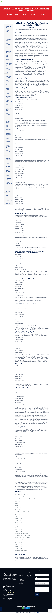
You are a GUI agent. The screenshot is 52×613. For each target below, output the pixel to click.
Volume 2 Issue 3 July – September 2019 (9, 184)
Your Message (38, 586)
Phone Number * (38, 581)
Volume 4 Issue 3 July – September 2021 (9, 133)
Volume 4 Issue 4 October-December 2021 (9, 127)
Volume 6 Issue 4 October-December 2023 (9, 89)
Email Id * (37, 577)
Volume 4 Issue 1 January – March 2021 (8, 145)
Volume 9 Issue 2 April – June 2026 (9, 26)
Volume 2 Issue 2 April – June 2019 (9, 190)
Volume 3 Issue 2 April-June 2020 (9, 165)
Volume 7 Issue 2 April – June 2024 (9, 76)
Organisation (22, 576)
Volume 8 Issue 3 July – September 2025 (9, 45)
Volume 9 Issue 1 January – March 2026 (8, 32)
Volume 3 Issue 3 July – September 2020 (9, 159)
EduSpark (29, 574)
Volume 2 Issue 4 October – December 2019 (9, 177)
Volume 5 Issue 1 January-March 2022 (8, 120)
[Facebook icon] (25, 608)
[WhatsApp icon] (23, 608)
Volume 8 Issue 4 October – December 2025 (9, 38)
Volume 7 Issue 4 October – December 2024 (9, 63)
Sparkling (29, 572)
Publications (21, 580)
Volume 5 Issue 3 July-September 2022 (9, 108)
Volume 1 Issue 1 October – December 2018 (9, 202)
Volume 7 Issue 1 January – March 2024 (8, 82)
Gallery (20, 582)
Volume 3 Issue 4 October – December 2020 (9, 152)
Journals (21, 579)
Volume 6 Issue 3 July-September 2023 (9, 95)
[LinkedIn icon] (29, 608)
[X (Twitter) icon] (27, 608)
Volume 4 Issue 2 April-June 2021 (9, 140)
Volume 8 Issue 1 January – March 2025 (8, 57)
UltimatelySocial (35, 612)
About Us (21, 574)
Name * (36, 573)
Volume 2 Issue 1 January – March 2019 (8, 196)
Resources (21, 578)
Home (20, 572)
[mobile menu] (50, 2)
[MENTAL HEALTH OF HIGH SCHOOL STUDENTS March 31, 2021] (1, 609)
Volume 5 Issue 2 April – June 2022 (9, 115)
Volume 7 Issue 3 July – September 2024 (9, 70)
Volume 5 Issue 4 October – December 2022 (9, 102)
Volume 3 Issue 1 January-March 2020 (8, 170)
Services (21, 575)
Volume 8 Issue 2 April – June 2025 (9, 51)
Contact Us (21, 583)
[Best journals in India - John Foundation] (2, 2)
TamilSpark (29, 575)
